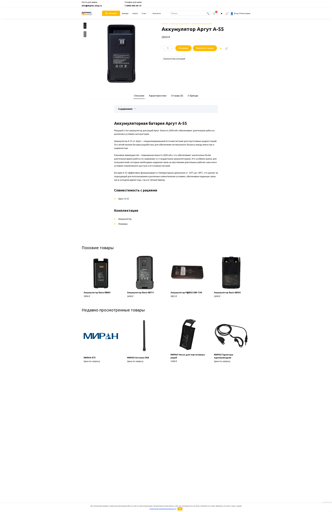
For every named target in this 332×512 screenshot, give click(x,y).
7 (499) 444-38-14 (133, 6)
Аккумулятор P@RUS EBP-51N (186, 292)
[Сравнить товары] (227, 13)
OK (180, 509)
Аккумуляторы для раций (202, 24)
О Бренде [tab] (193, 95)
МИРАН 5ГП (89, 357)
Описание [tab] (139, 95)
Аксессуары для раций (180, 24)
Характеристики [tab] (157, 95)
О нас (144, 13)
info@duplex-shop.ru (92, 6)
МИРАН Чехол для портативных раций (188, 356)
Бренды (125, 13)
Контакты (157, 13)
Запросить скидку (205, 48)
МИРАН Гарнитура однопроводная (223, 356)
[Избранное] (221, 13)
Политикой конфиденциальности (163, 509)
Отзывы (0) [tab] (177, 95)
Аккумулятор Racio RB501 (227, 292)
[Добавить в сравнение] (226, 48)
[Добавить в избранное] (220, 48)
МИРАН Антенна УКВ (138, 357)
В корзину (183, 48)
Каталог (165, 24)
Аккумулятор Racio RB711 (140, 292)
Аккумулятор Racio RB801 (97, 292)
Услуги (135, 13)
